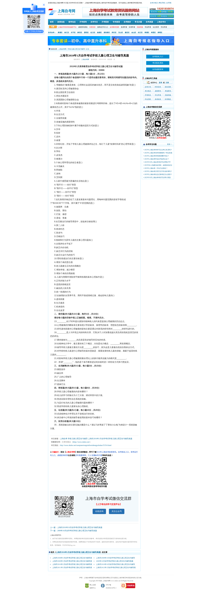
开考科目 (148, 95)
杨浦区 (99, 32)
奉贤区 (153, 32)
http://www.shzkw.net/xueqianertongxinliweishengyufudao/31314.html (85, 445)
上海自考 (63, 439)
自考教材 (127, 22)
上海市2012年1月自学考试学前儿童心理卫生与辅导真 (116, 567)
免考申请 (124, 27)
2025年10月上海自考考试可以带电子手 (157, 162)
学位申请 (164, 27)
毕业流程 (148, 99)
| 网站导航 (161, 3)
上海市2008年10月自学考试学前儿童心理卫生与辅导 (115, 558)
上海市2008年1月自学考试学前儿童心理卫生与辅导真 (72, 558)
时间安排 (158, 87)
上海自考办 (161, 22)
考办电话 (148, 91)
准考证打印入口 (102, 27)
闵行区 (114, 32)
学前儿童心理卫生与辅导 (76, 49)
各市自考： (52, 32)
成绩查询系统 (82, 27)
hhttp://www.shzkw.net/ (81, 442)
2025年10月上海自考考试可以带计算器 (157, 177)
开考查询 (83, 22)
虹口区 (93, 32)
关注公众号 (117, 511)
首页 (52, 22)
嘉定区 (127, 32)
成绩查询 (158, 91)
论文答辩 (156, 27)
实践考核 (168, 95)
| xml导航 (168, 3)
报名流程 (168, 87)
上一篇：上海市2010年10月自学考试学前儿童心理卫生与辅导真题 (76, 527)
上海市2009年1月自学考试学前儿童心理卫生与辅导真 (72, 561)
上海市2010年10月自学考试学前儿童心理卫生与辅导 (115, 564)
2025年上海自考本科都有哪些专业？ (156, 156)
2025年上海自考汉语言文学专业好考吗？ (158, 171)
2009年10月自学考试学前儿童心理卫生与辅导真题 (114, 561)
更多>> (169, 144)
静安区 (79, 32)
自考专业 (94, 22)
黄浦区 (60, 32)
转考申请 (132, 27)
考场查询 (168, 91)
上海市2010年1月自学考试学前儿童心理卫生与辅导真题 (110, 439)
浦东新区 (107, 32)
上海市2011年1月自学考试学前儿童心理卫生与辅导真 (72, 567)
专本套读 (116, 22)
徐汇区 (66, 32)
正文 (87, 49)
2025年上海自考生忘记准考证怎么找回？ (158, 174)
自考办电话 (154, 3)
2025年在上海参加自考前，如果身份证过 (158, 165)
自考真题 (149, 22)
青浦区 (147, 32)
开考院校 (105, 22)
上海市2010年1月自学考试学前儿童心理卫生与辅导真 (72, 564)
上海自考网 (62, 49)
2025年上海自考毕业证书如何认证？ (156, 159)
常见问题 (138, 22)
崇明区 (160, 32)
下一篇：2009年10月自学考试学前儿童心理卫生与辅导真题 (73, 531)
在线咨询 (99, 511)
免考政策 (158, 99)
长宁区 (73, 32)
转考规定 (168, 99)
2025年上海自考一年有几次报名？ (156, 168)
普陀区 (86, 32)
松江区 (140, 32)
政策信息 (61, 22)
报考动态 (72, 22)
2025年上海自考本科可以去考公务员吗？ (158, 150)
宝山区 (120, 32)
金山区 (133, 32)
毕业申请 (148, 27)
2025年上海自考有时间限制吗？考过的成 (158, 153)
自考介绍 (148, 87)
